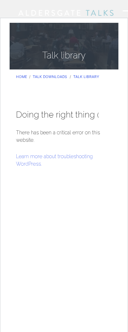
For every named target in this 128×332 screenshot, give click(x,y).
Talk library (86, 76)
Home (21, 76)
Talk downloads (50, 76)
